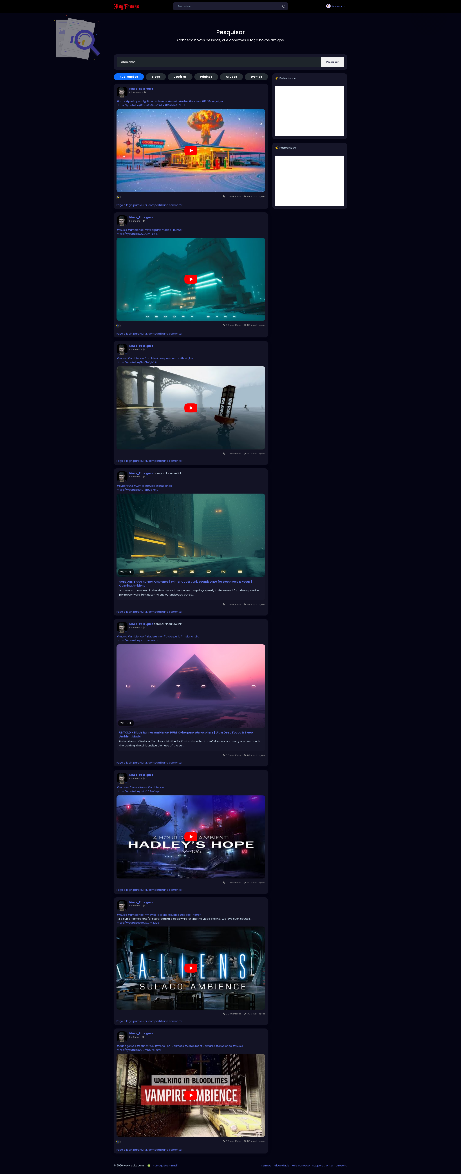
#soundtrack (138, 787)
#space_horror (190, 915)
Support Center (323, 1165)
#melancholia (189, 636)
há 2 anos (134, 1037)
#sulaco (173, 915)
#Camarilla (207, 1046)
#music (173, 101)
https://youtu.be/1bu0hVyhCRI (137, 362)
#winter (139, 486)
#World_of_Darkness (169, 1046)
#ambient (151, 358)
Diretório (341, 1165)
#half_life (186, 358)
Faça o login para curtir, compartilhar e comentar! (150, 205)
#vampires (192, 1046)
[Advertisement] (309, 111)
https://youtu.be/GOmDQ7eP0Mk (139, 1050)
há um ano (134, 220)
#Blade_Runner (171, 230)
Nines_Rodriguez (141, 88)
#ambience (159, 101)
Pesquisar (332, 62)
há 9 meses (135, 92)
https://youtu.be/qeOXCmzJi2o (138, 923)
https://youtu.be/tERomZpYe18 (137, 490)
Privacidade (282, 1165)
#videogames (126, 1046)
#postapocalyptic (138, 101)
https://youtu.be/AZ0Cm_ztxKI (137, 234)
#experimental (169, 358)
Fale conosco (301, 1165)
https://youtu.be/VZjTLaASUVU (137, 640)
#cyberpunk (152, 230)
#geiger (217, 101)
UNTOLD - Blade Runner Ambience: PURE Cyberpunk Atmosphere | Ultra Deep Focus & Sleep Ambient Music (186, 735)
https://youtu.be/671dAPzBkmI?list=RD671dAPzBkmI (151, 105)
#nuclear (195, 101)
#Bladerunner (153, 636)
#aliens (162, 915)
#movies (123, 787)
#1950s (206, 101)
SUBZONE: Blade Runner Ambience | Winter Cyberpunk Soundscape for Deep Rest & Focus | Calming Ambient (185, 584)
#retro (183, 101)
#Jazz (121, 101)
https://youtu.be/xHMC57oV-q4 (138, 791)
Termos (266, 1165)
